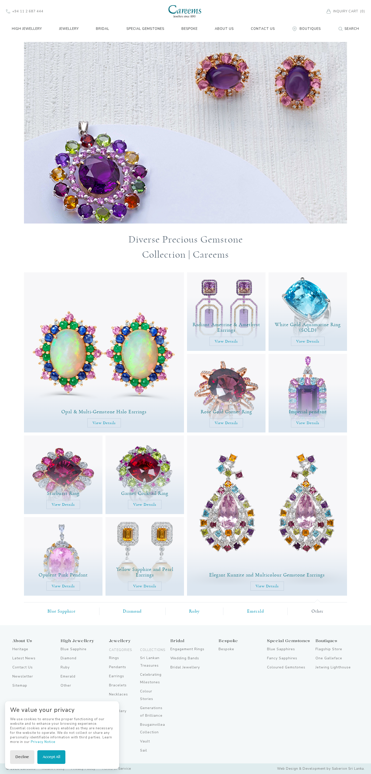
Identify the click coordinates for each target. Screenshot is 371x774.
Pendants (117, 667)
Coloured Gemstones (286, 667)
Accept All (51, 757)
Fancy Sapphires (282, 658)
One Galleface (328, 658)
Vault (145, 741)
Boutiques (310, 29)
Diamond (132, 611)
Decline (22, 757)
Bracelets (118, 685)
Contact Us (263, 29)
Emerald (255, 611)
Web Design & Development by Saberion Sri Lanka (320, 768)
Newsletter (22, 676)
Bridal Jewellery (185, 667)
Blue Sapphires (281, 649)
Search (351, 29)
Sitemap (19, 685)
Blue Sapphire (61, 611)
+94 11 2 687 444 (27, 11)
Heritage (20, 649)
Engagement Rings (187, 649)
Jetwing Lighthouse (333, 667)
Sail (143, 750)
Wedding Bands (184, 658)
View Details (104, 423)
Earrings (116, 676)
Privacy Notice (43, 742)
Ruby (194, 611)
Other (317, 611)
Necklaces (118, 694)
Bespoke (189, 29)
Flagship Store (328, 649)
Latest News (24, 658)
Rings (114, 658)
